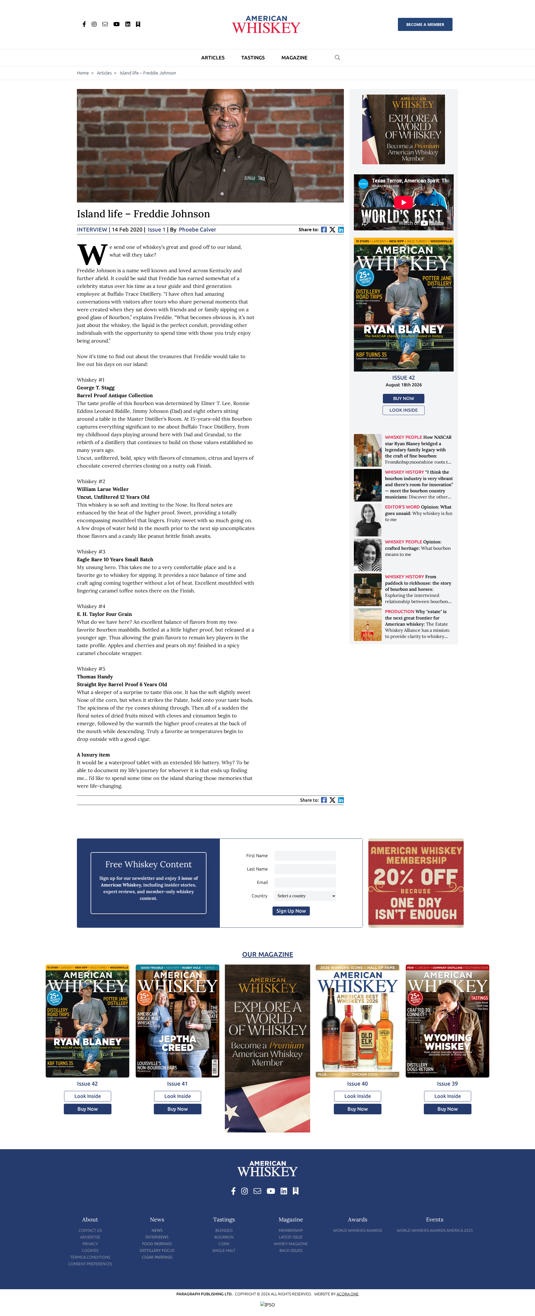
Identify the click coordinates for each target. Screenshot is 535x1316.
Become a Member (425, 24)
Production (399, 611)
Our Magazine (267, 954)
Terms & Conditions (90, 1257)
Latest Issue (291, 1237)
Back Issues (290, 1250)
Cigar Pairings (157, 1257)
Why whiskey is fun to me (419, 513)
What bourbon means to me (418, 548)
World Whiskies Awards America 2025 (435, 1230)
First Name (257, 855)
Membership (291, 1230)
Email (262, 882)
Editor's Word (402, 507)
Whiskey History (404, 472)
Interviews (157, 1237)
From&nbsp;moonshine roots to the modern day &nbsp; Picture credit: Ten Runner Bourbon (418, 455)
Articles (213, 58)
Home (83, 73)
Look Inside (404, 410)
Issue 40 (357, 1083)
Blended (224, 1230)
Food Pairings (157, 1243)
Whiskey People (403, 437)
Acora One (348, 1294)
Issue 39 (447, 1083)
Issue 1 (157, 229)
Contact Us (90, 1230)
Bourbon (224, 1237)
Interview (93, 229)
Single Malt (223, 1250)
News (157, 1230)
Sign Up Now (291, 911)
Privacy (90, 1244)
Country (260, 895)
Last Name (257, 869)
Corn (223, 1244)
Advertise (90, 1237)
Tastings (253, 58)
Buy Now (403, 398)
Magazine (294, 58)
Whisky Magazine (291, 1244)
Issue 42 (403, 377)
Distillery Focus (157, 1250)
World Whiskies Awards (357, 1230)
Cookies (90, 1250)
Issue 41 (177, 1083)
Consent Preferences (90, 1264)
